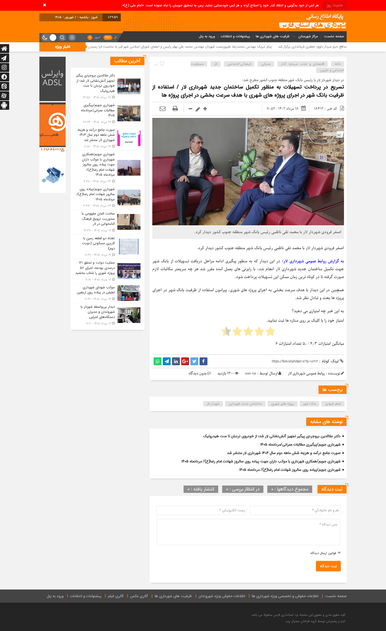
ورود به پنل (207, 36)
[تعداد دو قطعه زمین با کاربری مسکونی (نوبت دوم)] (108, 246)
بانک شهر (309, 403)
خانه (338, 64)
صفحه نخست (334, 36)
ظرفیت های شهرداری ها (273, 36)
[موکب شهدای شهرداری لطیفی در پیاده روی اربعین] (108, 293)
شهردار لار (213, 403)
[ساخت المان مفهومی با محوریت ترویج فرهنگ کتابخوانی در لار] (108, 222)
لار (215, 64)
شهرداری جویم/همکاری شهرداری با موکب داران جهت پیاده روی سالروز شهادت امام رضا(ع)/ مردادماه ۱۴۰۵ (261, 461)
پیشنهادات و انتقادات (235, 36)
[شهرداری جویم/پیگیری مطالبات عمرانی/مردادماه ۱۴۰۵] (108, 113)
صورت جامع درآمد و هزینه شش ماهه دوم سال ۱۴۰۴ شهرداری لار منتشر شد (284, 453)
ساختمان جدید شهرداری (245, 403)
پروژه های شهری (282, 403)
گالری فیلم (116, 596)
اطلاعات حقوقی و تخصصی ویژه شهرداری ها (285, 596)
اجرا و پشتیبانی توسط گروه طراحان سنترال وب (315, 621)
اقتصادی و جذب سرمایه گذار (302, 64)
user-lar (250, 373)
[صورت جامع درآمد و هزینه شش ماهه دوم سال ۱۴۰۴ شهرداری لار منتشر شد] (108, 138)
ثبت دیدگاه (328, 566)
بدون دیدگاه (197, 373)
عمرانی (266, 64)
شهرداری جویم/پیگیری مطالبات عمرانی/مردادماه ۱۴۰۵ (300, 444)
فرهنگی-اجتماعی (239, 64)
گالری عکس (139, 596)
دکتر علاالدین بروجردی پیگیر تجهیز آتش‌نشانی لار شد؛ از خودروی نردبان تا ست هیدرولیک (272, 436)
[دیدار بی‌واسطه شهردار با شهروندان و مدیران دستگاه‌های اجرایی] (108, 314)
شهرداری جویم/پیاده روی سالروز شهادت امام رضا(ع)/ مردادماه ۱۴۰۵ (290, 470)
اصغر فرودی (333, 403)
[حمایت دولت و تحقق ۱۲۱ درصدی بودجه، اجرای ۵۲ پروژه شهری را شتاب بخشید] (108, 271)
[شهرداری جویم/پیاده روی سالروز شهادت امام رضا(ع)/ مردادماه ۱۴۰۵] (108, 197)
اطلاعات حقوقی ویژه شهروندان (222, 596)
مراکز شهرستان (308, 36)
